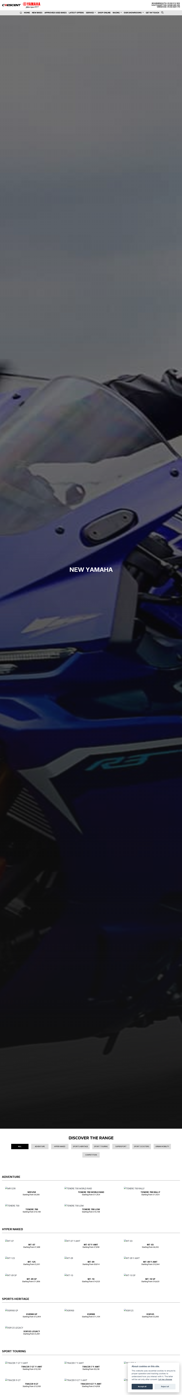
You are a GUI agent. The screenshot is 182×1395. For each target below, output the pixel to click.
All (19, 1146)
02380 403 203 (173, 5)
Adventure (40, 1146)
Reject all (165, 1386)
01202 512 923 (173, 3)
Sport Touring (101, 1146)
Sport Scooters (141, 1146)
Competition (91, 1155)
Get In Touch (152, 13)
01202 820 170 (173, 7)
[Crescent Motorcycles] (11, 5)
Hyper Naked (59, 1146)
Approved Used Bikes (56, 13)
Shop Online (104, 13)
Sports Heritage (80, 1146)
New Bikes (37, 13)
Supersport (120, 1146)
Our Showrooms (133, 13)
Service (90, 13)
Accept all (142, 1386)
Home (27, 13)
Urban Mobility (162, 1146)
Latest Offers (76, 13)
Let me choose (165, 1379)
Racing (116, 13)
